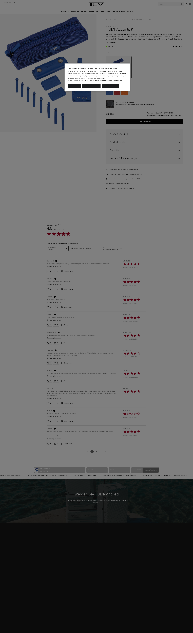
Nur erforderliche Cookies (91, 86)
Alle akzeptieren (74, 86)
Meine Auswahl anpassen (110, 86)
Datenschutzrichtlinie (99, 80)
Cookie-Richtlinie (117, 80)
